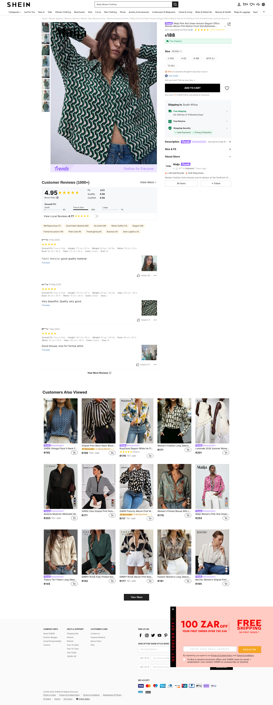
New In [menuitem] (41, 12)
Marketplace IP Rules (112, 695)
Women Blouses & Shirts (117, 18)
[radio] (171, 58)
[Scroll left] (260, 12)
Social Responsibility (52, 641)
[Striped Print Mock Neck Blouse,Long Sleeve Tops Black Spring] (98, 420)
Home (44, 18)
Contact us (95, 634)
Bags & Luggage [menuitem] (242, 12)
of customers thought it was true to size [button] (187, 71)
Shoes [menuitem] (123, 12)
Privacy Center (49, 695)
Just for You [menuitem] (29, 12)
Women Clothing (71, 18)
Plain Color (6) (75, 231)
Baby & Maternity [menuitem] (203, 12)
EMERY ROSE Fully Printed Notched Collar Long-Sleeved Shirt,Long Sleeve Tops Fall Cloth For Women (98, 577)
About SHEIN (49, 634)
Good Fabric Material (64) (77, 226)
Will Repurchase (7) (52, 226)
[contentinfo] (185, 686)
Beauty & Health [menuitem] (223, 12)
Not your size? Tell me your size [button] (179, 80)
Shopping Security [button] (182, 128)
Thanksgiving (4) (93, 231)
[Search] (175, 4)
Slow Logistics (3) (131, 231)
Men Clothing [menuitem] (110, 12)
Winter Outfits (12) (119, 226)
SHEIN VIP (71, 656)
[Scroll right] (264, 12)
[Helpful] (138, 275)
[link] (245, 4)
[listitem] (60, 428)
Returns (70, 637)
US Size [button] (175, 51)
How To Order (73, 645)
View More (137, 597)
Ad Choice (68, 699)
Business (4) (112, 231)
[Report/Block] (155, 275)
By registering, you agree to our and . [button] (218, 655)
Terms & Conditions (91, 695)
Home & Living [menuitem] (185, 12)
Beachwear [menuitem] (79, 12)
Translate (46, 263)
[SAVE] (227, 88)
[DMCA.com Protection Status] (148, 692)
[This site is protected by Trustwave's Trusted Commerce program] (140, 692)
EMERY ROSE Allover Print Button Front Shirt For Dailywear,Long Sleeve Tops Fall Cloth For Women (136, 577)
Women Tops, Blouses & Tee (93, 18)
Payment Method (98, 637)
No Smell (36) (100, 226)
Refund (70, 641)
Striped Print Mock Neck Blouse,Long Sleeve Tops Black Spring (98, 445)
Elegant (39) (138, 226)
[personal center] (239, 4)
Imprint (57, 699)
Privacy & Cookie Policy (69, 695)
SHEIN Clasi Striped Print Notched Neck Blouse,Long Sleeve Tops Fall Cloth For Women (98, 511)
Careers (46, 645)
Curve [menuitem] (98, 12)
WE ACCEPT (143, 680)
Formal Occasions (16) (53, 231)
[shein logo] (18, 4)
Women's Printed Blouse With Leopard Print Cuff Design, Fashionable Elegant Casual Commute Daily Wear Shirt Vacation (174, 511)
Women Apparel (56, 18)
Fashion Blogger (50, 637)
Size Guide (71, 653)
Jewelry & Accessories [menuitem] (139, 12)
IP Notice (47, 699)
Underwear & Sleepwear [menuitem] (164, 12)
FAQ (92, 645)
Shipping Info (72, 634)
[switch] (96, 216)
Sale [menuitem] (50, 12)
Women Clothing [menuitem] (63, 12)
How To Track (73, 649)
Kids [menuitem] (90, 12)
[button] (258, 4)
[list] (163, 635)
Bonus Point (96, 641)
